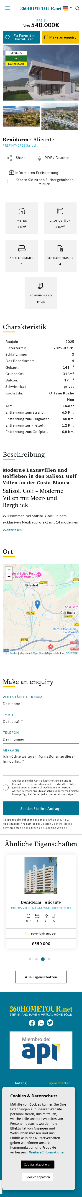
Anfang (21, 1083)
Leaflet (14, 653)
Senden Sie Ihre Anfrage (40, 808)
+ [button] (9, 570)
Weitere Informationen (47, 1152)
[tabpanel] (41, 901)
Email (8, 715)
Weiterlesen (12, 530)
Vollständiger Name (24, 697)
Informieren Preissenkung (36, 173)
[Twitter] (50, 1022)
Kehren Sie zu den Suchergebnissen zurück (44, 182)
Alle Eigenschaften (41, 977)
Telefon (11, 732)
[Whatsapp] (42, 1022)
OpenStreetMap (42, 653)
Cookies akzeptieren (37, 1164)
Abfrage (11, 750)
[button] (16, 158)
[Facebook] (33, 1022)
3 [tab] (43, 959)
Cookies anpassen (38, 1177)
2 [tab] (36, 959)
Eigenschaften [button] (58, 1083)
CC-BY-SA (71, 653)
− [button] (9, 577)
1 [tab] (30, 959)
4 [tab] (49, 959)
